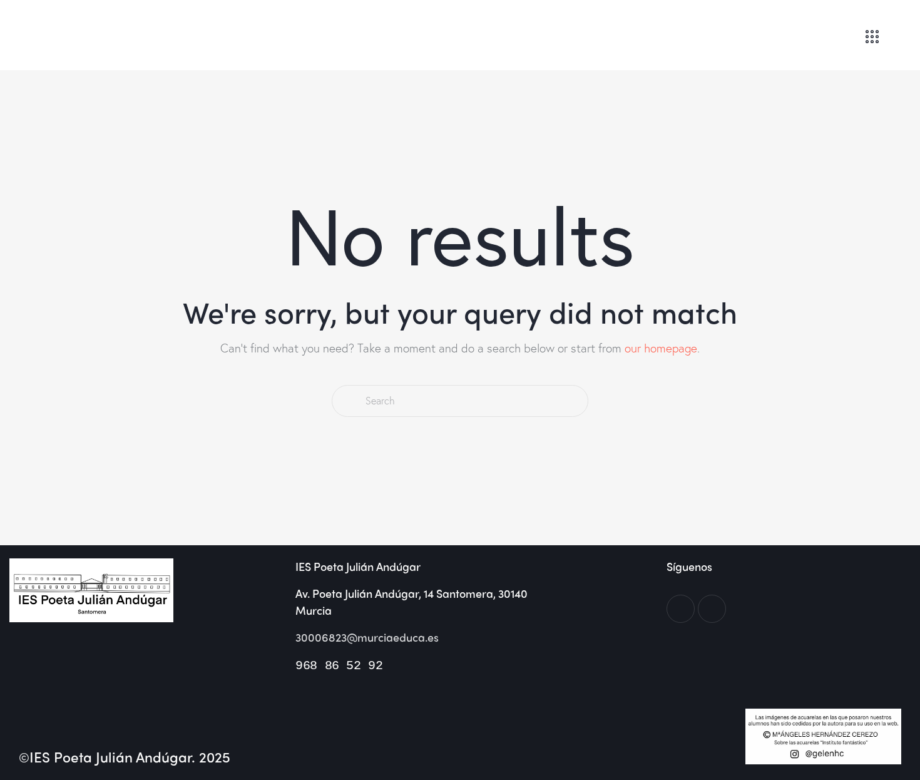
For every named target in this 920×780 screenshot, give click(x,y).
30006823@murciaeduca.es (367, 637)
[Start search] (348, 401)
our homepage (661, 348)
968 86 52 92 (338, 666)
